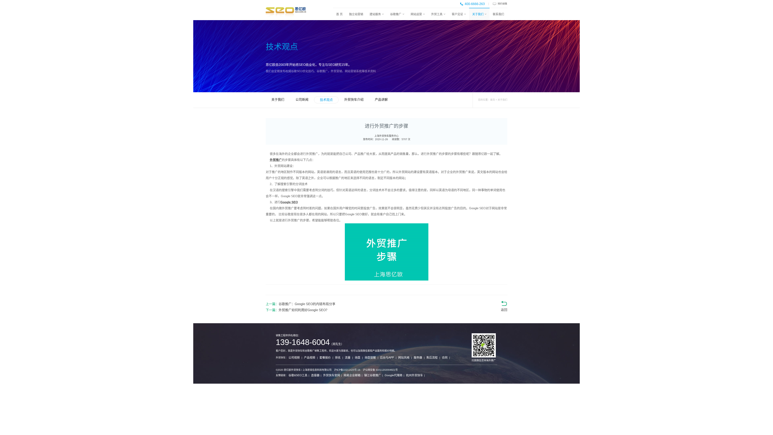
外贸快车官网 (331, 375)
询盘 (357, 357)
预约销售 (502, 3)
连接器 (315, 375)
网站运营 (416, 14)
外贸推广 (276, 160)
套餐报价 (325, 357)
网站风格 (403, 357)
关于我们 (478, 14)
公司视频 (294, 357)
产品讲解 (381, 99)
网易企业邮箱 (352, 375)
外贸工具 (436, 14)
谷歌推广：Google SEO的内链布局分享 (307, 304)
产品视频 (309, 357)
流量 (347, 357)
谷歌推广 (395, 14)
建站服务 (375, 14)
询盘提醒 (370, 357)
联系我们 (498, 14)
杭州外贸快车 (414, 375)
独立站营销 (356, 14)
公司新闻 (302, 99)
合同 (444, 357)
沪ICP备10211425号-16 (347, 370)
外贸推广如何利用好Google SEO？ (304, 310)
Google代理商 (393, 375)
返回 (504, 310)
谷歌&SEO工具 (297, 375)
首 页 (339, 14)
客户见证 (457, 14)
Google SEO (289, 202)
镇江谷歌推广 (372, 375)
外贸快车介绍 (354, 99)
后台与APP (387, 357)
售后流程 (432, 357)
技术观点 (326, 100)
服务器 (418, 357)
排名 (338, 357)
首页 (492, 99)
